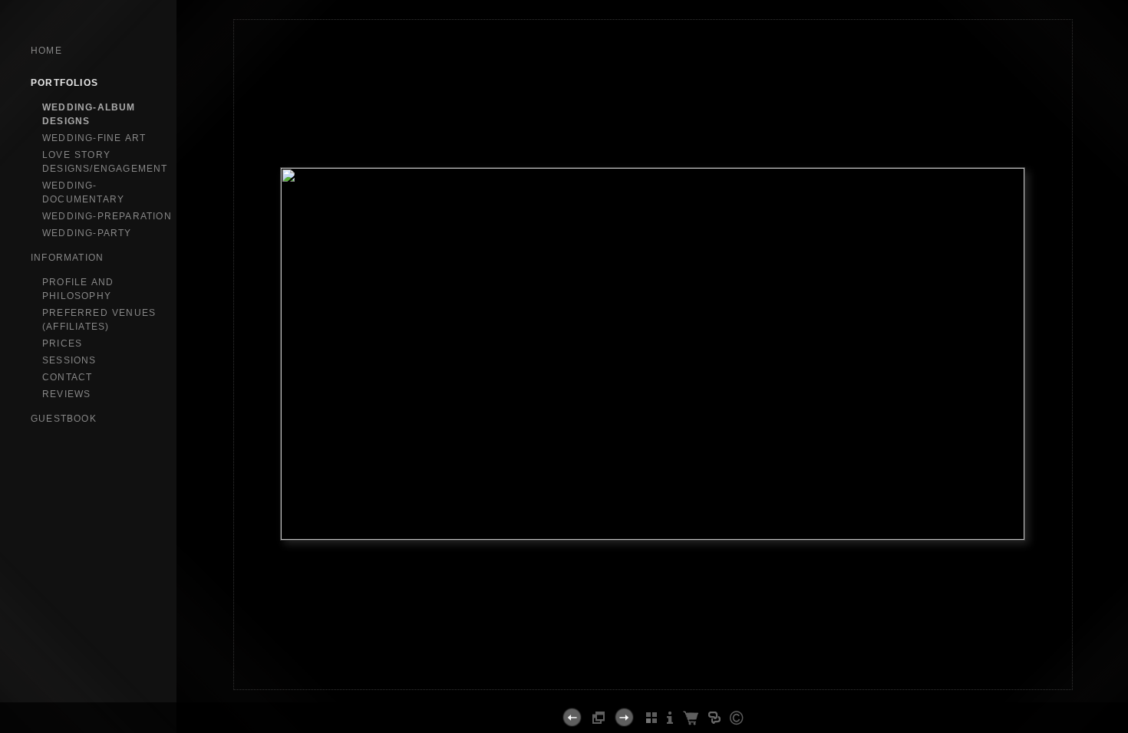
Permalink (653, 677)
